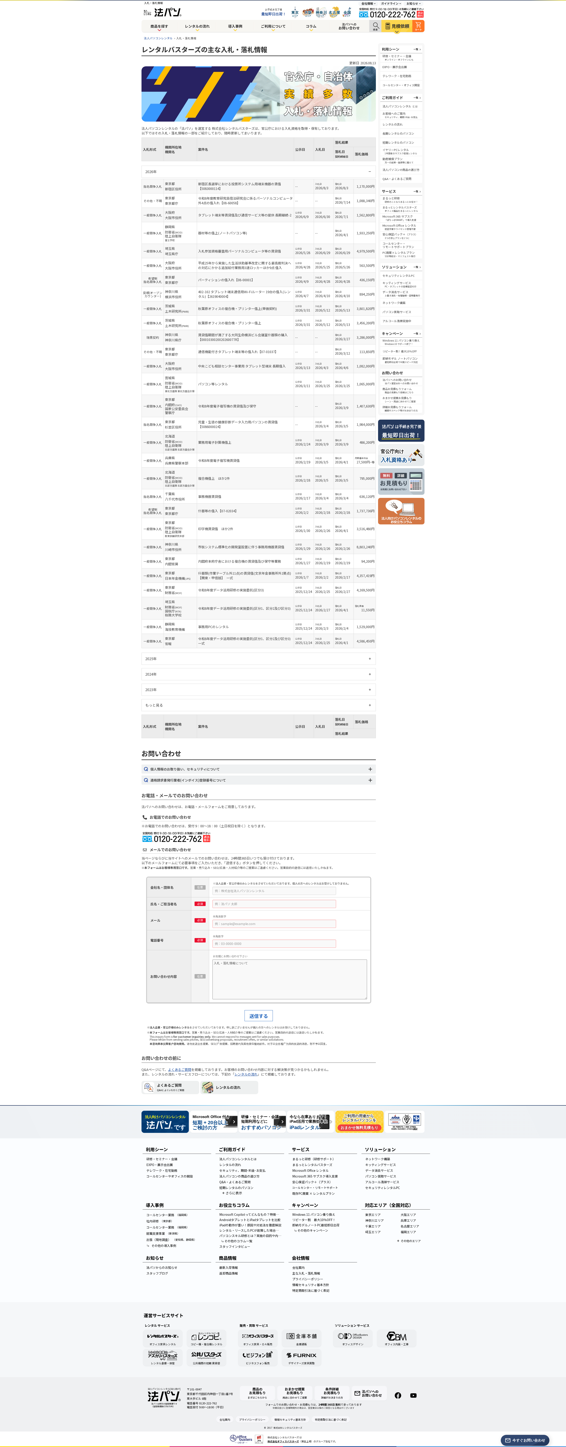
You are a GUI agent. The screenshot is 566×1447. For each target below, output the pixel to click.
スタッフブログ (157, 1273)
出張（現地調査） (171, 1239)
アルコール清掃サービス (382, 1182)
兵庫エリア (408, 1220)
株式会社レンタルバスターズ (287, 1427)
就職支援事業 (163, 1233)
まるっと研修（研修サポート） (314, 1159)
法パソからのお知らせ (161, 1267)
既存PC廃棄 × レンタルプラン (313, 1193)
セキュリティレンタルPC (398, 275)
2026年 (151, 171)
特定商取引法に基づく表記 (310, 1290)
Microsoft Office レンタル (310, 1170)
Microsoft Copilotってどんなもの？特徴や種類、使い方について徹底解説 (251, 1214)
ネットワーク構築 (393, 303)
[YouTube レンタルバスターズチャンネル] (413, 1395)
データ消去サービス (379, 1170)
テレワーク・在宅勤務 (396, 76)
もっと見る (154, 705)
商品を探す (159, 26)
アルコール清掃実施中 (396, 321)
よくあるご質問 (179, 1069)
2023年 (151, 689)
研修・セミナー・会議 (161, 1159)
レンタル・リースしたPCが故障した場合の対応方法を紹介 (251, 1230)
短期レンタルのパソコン (398, 142)
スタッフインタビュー (234, 1246)
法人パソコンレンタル (158, 38)
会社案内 (298, 1267)
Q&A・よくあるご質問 (396, 179)
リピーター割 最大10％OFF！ (314, 1220)
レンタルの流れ (197, 26)
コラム (311, 26)
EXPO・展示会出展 (394, 67)
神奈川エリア (374, 1220)
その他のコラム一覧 (238, 1241)
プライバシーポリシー (307, 1279)
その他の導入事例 (163, 1245)
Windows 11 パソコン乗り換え (313, 1214)
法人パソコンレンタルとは (237, 1159)
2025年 (151, 658)
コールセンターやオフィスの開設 (169, 1176)
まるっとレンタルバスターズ (312, 1164)
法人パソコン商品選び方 (400, 170)
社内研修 (160, 1221)
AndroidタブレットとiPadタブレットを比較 (250, 1220)
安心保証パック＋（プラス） (312, 1182)
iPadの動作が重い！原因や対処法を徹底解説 (250, 1225)
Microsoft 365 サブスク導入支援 (315, 1176)
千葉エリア (373, 1226)
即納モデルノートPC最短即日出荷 (316, 1225)
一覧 (415, 49)
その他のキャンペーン (312, 1230)
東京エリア (373, 1214)
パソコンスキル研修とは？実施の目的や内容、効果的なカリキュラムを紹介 (251, 1235)
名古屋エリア (410, 1226)
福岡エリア (408, 1232)
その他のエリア (411, 1241)
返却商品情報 (228, 1273)
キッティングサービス (380, 1164)
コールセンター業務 (167, 1215)
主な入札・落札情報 (306, 1273)
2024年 (151, 674)
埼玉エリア (373, 1232)
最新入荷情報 (228, 1267)
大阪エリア (408, 1214)
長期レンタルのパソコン (398, 133)
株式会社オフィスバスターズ (283, 1441)
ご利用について (273, 26)
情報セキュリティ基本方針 (310, 1285)
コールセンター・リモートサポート (315, 1187)
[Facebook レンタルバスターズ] (398, 1395)
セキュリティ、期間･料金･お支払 (242, 1170)
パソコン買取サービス (396, 312)
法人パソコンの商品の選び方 (239, 1176)
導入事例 (235, 26)
